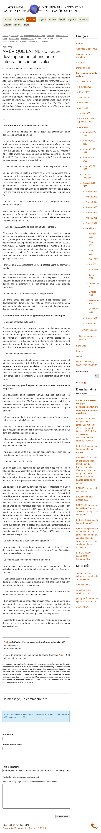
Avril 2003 (93, 259)
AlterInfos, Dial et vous (86, 49)
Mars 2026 (84, 92)
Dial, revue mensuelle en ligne (32, 36)
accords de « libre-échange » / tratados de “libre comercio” (87, 576)
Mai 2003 (93, 264)
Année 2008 (91, 197)
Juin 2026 (84, 108)
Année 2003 (14, 39)
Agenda (72, 19)
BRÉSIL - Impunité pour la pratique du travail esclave (87, 449)
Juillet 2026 (84, 113)
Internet (17, 25)
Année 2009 (91, 191)
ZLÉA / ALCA (82, 607)
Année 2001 (91, 218)
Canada (80, 62)
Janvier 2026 (85, 81)
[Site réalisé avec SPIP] (95, 826)
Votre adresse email (12, 745)
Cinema (7, 25)
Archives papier (89, 330)
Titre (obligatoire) (10, 767)
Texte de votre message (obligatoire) (20, 777)
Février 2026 (85, 87)
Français (31, 19)
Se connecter (21, 828)
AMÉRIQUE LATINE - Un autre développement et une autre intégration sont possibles (87, 406)
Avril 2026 (84, 97)
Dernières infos (83, 68)
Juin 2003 (93, 270)
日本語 (62, 19)
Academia (83, 19)
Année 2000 (91, 323)
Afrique (79, 43)
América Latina (83, 585)
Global (79, 356)
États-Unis (81, 346)
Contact (32, 828)
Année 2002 (91, 318)
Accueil (5, 36)
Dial (43, 68)
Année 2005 (91, 212)
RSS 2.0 (42, 828)
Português (19, 19)
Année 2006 (91, 207)
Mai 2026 (83, 103)
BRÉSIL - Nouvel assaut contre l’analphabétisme (84, 556)
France (79, 351)
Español (7, 19)
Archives (50, 36)
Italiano (52, 19)
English (42, 19)
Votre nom (7, 734)
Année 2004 (91, 223)
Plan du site (8, 828)
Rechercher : (82, 372)
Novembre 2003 (27, 39)
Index (26, 25)
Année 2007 (91, 202)
